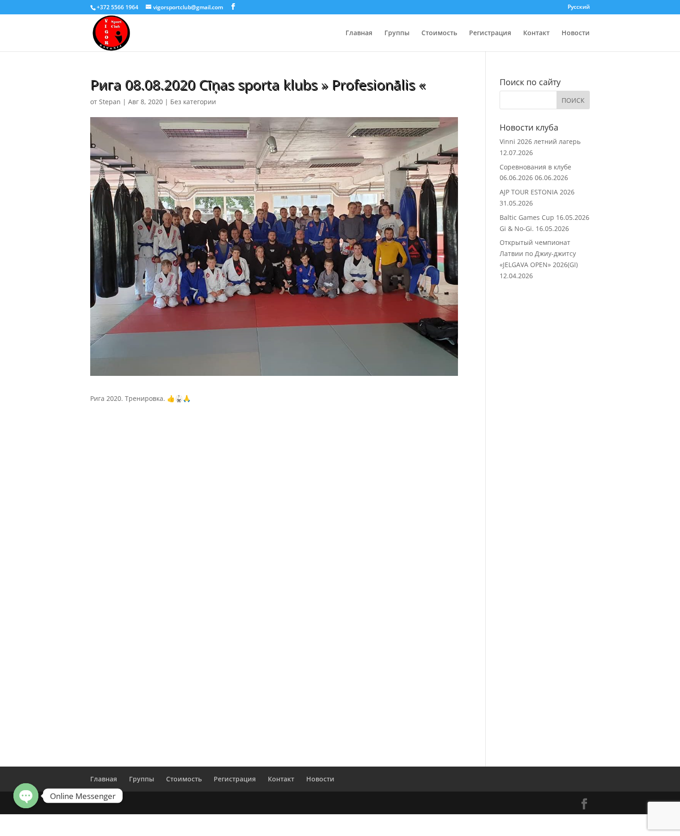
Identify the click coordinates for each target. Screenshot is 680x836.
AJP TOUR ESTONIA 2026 (537, 191)
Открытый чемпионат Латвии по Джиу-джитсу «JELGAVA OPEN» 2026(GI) (539, 253)
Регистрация (490, 33)
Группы (396, 33)
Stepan (110, 101)
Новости (576, 33)
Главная (359, 33)
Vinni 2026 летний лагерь (540, 141)
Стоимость (439, 33)
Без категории (193, 101)
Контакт (536, 33)
